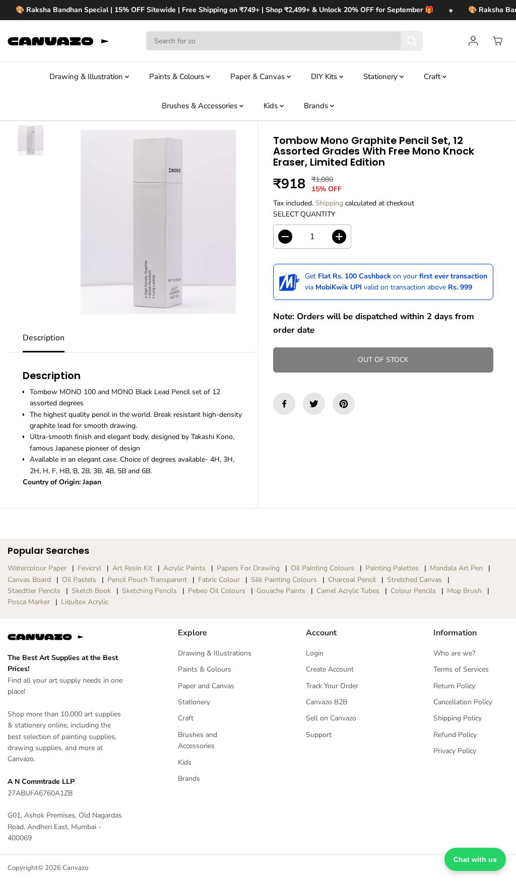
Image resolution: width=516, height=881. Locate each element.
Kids (272, 106)
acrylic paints (184, 568)
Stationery (381, 76)
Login (315, 653)
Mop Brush (464, 591)
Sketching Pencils (149, 591)
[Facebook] (284, 404)
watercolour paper (37, 568)
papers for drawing (248, 568)
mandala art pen (456, 568)
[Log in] (473, 41)
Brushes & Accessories (200, 106)
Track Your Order (332, 686)
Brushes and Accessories (197, 740)
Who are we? (454, 653)
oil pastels (79, 579)
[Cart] (497, 41)
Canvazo (75, 867)
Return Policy (454, 686)
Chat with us (475, 859)
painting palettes (392, 568)
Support (319, 735)
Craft (433, 76)
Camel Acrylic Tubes (347, 591)
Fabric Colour (219, 579)
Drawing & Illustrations (214, 653)
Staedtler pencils (34, 591)
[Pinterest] (344, 404)
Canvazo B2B (326, 702)
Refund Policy (455, 735)
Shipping (329, 203)
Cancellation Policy (462, 702)
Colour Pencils (413, 591)
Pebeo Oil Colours (216, 591)
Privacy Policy (454, 751)
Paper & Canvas (258, 76)
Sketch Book (91, 591)
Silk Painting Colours (284, 579)
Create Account (330, 669)
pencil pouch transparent (147, 579)
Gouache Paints (280, 591)
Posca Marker (29, 602)
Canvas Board (29, 579)
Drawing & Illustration (87, 76)
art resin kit (132, 568)
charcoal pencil (352, 579)
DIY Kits (325, 76)
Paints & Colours (177, 76)
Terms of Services (461, 669)
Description (43, 337)
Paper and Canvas (206, 686)
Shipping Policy (457, 718)
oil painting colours (322, 568)
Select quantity (304, 214)
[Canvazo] (58, 41)
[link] (66, 637)
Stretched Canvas (414, 579)
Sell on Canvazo (331, 718)
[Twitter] (314, 404)
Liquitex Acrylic (84, 602)
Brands (317, 106)
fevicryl (89, 568)
